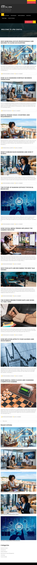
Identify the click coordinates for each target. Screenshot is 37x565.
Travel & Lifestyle (11, 18)
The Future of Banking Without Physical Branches (17, 188)
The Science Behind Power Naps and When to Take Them (17, 301)
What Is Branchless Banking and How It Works (17, 153)
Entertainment (13, 15)
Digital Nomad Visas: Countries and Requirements (15, 116)
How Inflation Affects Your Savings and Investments (17, 340)
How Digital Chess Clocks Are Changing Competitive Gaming (17, 381)
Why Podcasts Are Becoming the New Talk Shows (18, 269)
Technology (4, 18)
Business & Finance (5, 15)
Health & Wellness (21, 15)
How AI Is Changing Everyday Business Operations (16, 79)
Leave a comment (19, 73)
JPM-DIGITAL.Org (6, 6)
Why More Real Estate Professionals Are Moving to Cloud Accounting (17, 42)
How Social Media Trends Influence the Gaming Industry (16, 229)
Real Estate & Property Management (7, 553)
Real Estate (28, 15)
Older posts (5, 421)
